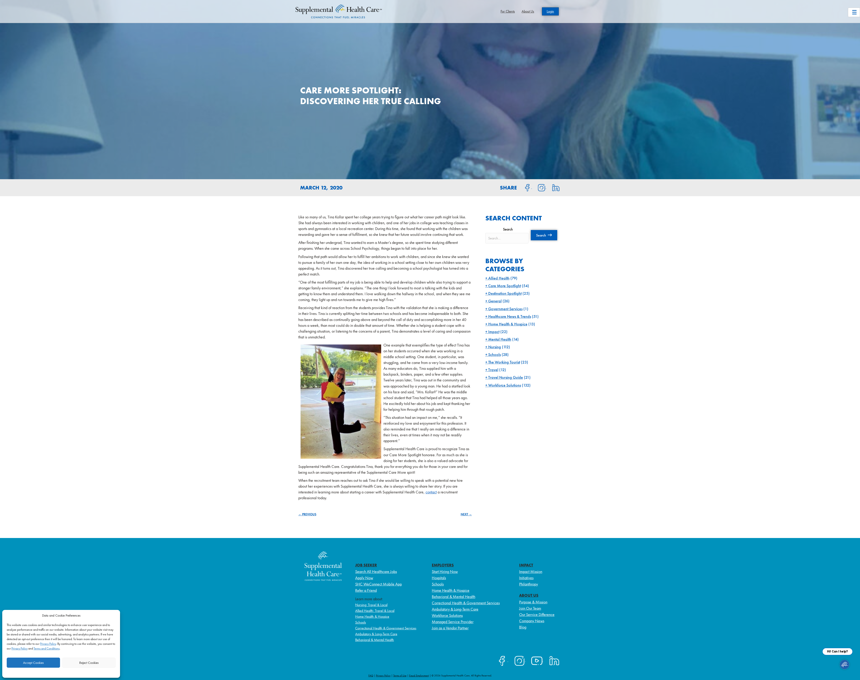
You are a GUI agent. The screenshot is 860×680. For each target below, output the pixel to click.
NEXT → (466, 514)
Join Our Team (530, 608)
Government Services (505, 308)
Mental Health (499, 339)
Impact (493, 331)
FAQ (370, 675)
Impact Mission (530, 571)
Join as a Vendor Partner (450, 628)
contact (431, 492)
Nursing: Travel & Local (371, 605)
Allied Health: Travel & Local (374, 610)
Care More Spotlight (504, 285)
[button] (544, 235)
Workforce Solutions (504, 385)
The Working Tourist (504, 362)
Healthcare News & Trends (509, 316)
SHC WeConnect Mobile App (378, 584)
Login (550, 11)
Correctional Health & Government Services (385, 628)
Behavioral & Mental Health (374, 639)
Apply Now (364, 577)
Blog (522, 627)
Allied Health (499, 278)
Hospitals (439, 577)
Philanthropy (528, 584)
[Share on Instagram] (539, 187)
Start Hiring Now (445, 571)
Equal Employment (419, 675)
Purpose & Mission (533, 602)
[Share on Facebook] (525, 187)
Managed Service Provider (452, 621)
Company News (531, 620)
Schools (494, 354)
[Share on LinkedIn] (553, 187)
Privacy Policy (48, 644)
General (495, 300)
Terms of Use (399, 675)
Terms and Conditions (47, 648)
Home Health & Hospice (507, 324)
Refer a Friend (366, 590)
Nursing (494, 346)
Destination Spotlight (505, 293)
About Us (528, 11)
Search (508, 229)
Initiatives (526, 577)
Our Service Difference (537, 614)
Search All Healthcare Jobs (376, 571)
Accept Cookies (33, 663)
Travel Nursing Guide (505, 377)
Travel (493, 369)
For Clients (508, 11)
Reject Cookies (89, 663)
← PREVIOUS (307, 514)
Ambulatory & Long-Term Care (376, 634)
